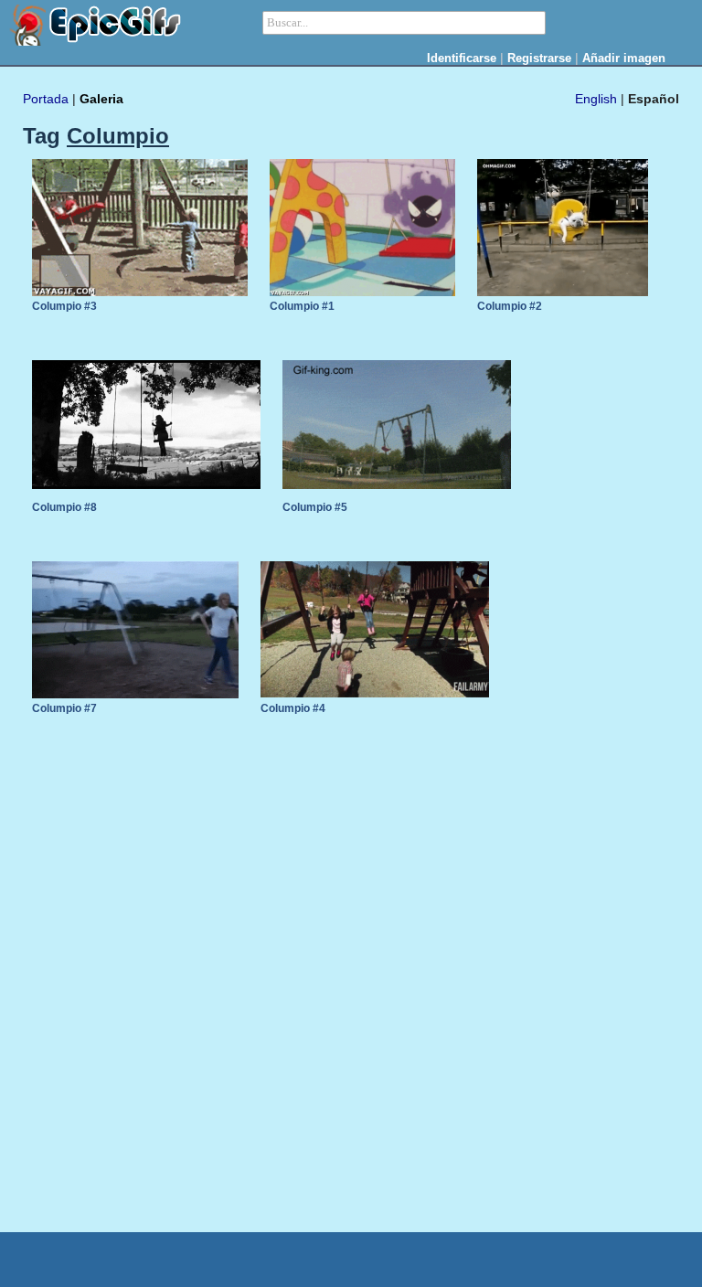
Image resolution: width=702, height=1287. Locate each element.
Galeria (101, 98)
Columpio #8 (64, 507)
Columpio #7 (64, 708)
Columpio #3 (64, 306)
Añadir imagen (623, 58)
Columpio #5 (314, 507)
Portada (46, 98)
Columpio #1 (302, 306)
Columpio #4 (293, 708)
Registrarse (539, 58)
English (596, 98)
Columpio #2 (509, 306)
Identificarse (461, 58)
